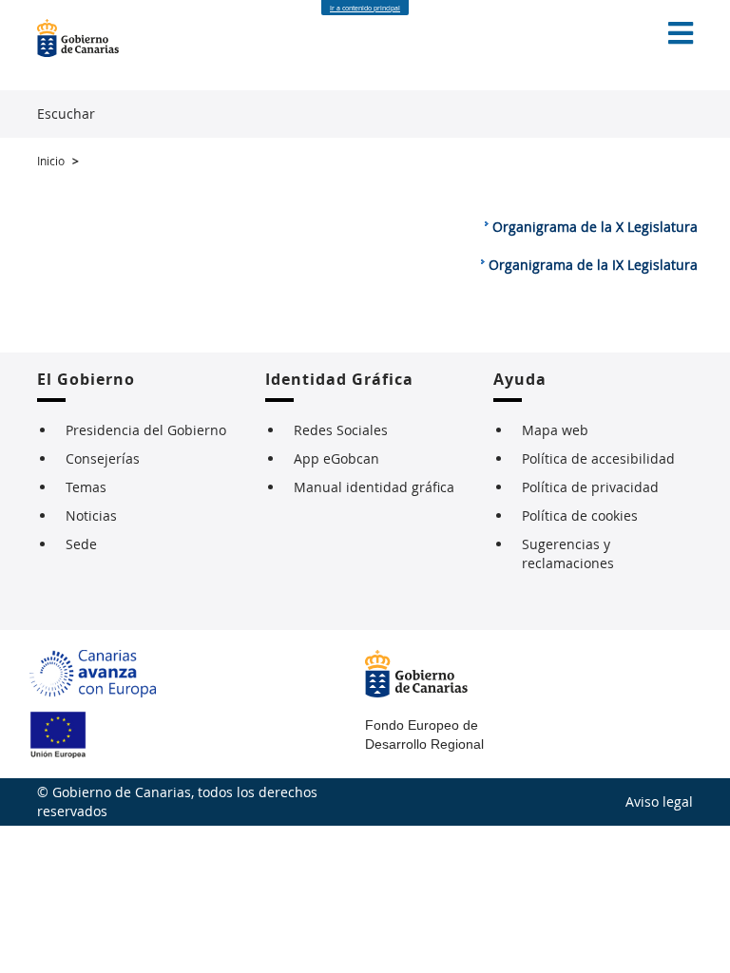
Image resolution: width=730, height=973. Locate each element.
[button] (680, 33)
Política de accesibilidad (598, 458)
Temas (86, 487)
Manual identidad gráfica (374, 487)
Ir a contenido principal (365, 8)
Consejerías (103, 458)
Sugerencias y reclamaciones (568, 553)
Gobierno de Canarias (87, 38)
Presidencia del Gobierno (146, 430)
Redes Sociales (341, 430)
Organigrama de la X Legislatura (595, 227)
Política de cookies (580, 515)
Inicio (51, 160)
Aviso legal (659, 801)
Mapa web (555, 430)
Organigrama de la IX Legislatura (593, 265)
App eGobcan (336, 458)
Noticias (91, 515)
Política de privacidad (590, 487)
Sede (81, 544)
